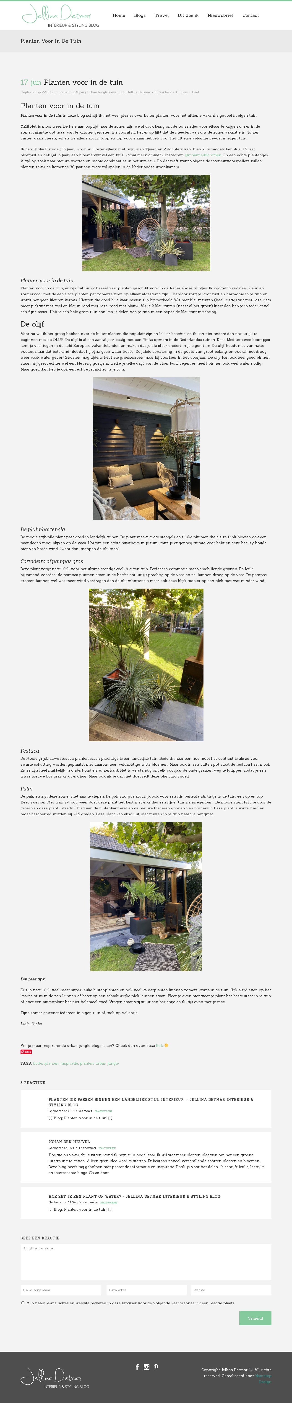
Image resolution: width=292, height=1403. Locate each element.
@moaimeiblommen (203, 155)
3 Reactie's (162, 92)
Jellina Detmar (139, 92)
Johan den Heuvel (69, 1142)
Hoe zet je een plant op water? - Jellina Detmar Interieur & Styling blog (134, 1196)
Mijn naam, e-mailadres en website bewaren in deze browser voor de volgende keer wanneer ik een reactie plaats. (130, 1303)
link (159, 1045)
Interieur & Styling (71, 92)
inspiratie (69, 1063)
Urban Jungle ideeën (103, 92)
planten (87, 1063)
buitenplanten (46, 1063)
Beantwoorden (103, 1111)
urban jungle (107, 1063)
